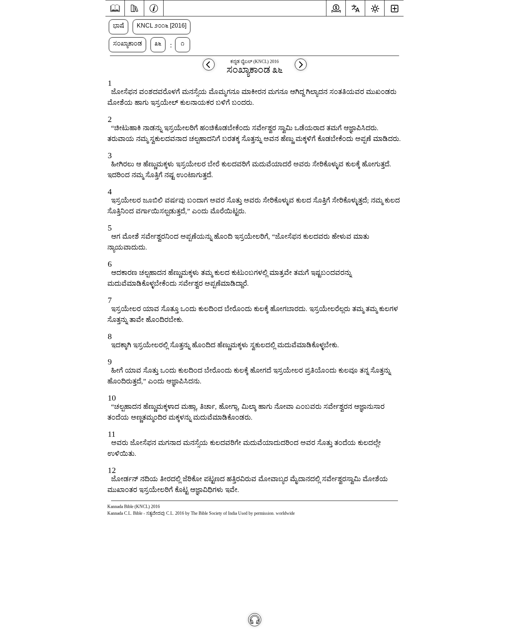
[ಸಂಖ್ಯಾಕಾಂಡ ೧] (300, 68)
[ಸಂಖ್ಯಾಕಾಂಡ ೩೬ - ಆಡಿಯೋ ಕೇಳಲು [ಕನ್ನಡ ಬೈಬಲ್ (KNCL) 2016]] (254, 619)
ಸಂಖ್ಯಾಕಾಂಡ (127, 43)
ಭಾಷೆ (118, 25)
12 (112, 470)
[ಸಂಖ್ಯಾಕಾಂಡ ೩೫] (208, 68)
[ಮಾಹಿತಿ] (153, 7)
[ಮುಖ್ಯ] (115, 8)
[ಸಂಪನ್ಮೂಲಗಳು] (134, 7)
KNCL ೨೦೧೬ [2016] (161, 25)
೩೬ (158, 43)
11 (112, 434)
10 (112, 397)
